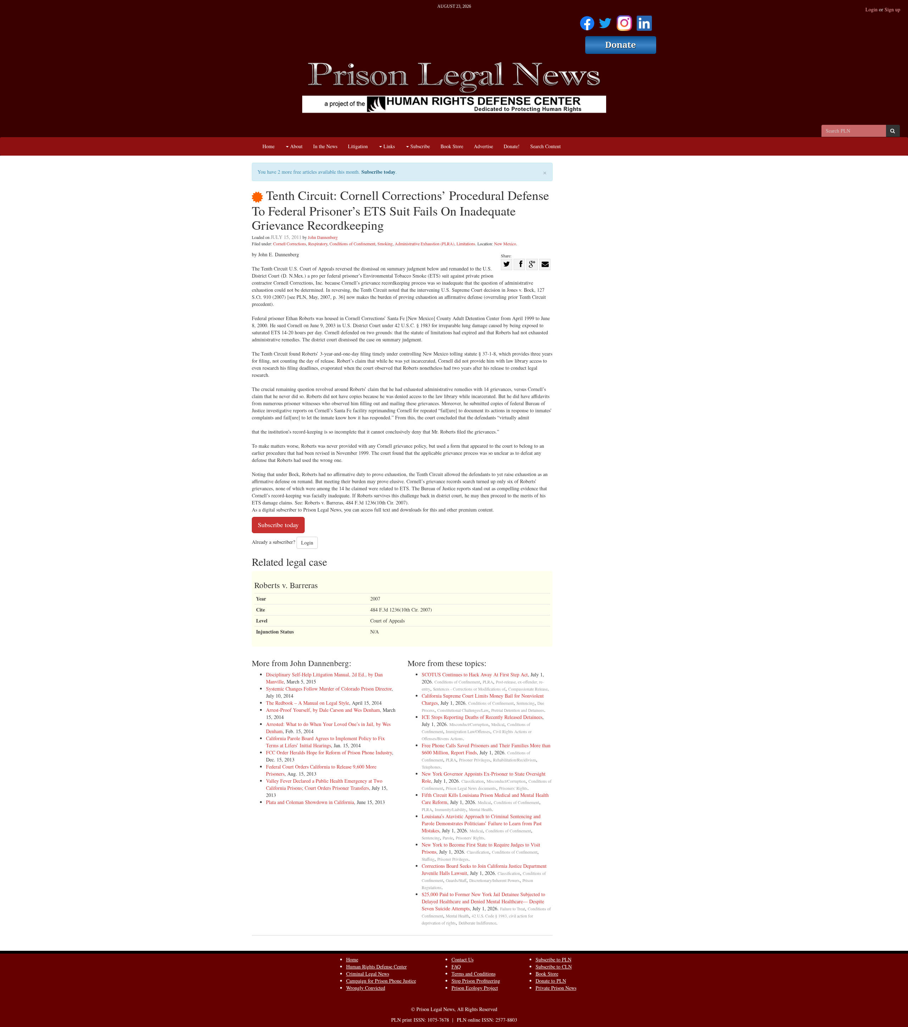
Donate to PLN (551, 980)
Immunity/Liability (450, 809)
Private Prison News (556, 987)
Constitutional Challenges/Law (462, 710)
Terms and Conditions (473, 973)
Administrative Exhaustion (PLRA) (424, 243)
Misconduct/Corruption (468, 724)
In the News (325, 146)
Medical (497, 724)
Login (871, 9)
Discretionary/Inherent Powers (494, 880)
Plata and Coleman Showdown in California (310, 802)
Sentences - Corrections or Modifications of (469, 689)
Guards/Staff (456, 880)
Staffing (428, 859)
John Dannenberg (323, 237)
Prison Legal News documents (471, 788)
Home (268, 146)
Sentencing (525, 703)
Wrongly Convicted (365, 987)
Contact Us (463, 959)
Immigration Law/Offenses (468, 731)
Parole (448, 838)
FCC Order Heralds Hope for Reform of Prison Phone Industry (329, 752)
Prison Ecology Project (475, 987)
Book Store (452, 146)
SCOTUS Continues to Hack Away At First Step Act (475, 674)
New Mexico (505, 243)
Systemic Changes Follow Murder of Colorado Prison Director (329, 688)
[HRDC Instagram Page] (624, 20)
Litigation (358, 146)
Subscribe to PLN (553, 959)
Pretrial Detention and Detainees (517, 710)
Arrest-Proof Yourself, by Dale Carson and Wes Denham (323, 710)
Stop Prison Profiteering (476, 980)
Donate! (512, 146)
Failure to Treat (512, 908)
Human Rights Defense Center (376, 966)
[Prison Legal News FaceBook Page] (587, 20)
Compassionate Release (528, 689)
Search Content (545, 146)
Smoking (385, 243)
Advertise (483, 146)
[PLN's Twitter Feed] (605, 20)
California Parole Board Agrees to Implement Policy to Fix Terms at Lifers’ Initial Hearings (325, 742)
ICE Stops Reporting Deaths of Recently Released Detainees (482, 717)
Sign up (892, 9)
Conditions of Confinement (352, 243)
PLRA (488, 682)
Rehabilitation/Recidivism (514, 760)
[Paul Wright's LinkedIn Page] (644, 20)
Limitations (465, 243)
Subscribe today (378, 171)
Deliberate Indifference (477, 923)
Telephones (431, 767)
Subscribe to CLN (554, 966)
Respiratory (317, 243)
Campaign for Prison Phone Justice (381, 980)
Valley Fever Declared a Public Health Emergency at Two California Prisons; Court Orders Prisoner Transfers (324, 784)
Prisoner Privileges (474, 760)
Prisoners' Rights (513, 788)
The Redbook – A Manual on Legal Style (307, 702)
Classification (472, 781)
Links (388, 146)
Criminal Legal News (367, 973)
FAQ (456, 966)
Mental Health (480, 809)
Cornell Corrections (289, 243)
